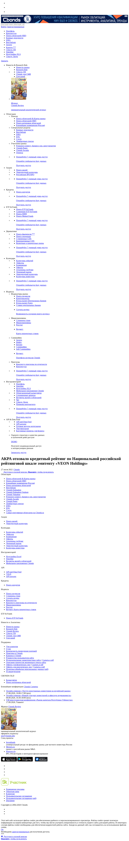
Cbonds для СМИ (23, 74)
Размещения (21, 265)
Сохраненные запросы (26, 395)
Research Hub (21, 70)
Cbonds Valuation (13, 494)
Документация (22, 428)
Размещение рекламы (15, 789)
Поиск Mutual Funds (24, 216)
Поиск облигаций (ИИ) (16, 36)
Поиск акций (21, 170)
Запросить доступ (18, 452)
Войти (4, 27)
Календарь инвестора (25, 276)
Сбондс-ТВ (11, 50)
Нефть (19, 342)
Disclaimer (10, 801)
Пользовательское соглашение (19, 796)
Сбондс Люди (12, 56)
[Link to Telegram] (7, 766)
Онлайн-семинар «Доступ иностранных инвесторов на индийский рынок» (38, 691)
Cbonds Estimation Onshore (17, 492)
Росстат (19, 325)
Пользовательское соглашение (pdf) (21, 798)
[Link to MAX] (7, 775)
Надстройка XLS (13, 54)
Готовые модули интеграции (28, 426)
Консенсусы (11, 33)
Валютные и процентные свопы (30, 243)
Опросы (19, 153)
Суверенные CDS (23, 239)
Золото (9, 45)
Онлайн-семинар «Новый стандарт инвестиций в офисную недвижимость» (38, 695)
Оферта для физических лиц (18, 665)
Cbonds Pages (21, 148)
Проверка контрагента (25, 404)
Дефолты (20, 263)
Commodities (21, 347)
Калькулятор (11, 680)
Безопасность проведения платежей (21, 651)
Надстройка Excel (13, 556)
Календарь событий (24, 261)
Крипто (11, 47)
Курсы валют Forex (24, 303)
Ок (2, 829)
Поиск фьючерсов (25, 234)
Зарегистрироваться (15, 27)
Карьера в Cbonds (13, 656)
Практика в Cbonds (14, 653)
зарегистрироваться (20, 832)
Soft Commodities (23, 349)
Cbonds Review (12, 631)
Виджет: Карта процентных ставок (21, 609)
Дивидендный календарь (27, 172)
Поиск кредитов (23, 192)
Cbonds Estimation (13, 490)
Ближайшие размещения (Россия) (30, 125)
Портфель (10, 31)
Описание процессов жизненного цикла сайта (26, 662)
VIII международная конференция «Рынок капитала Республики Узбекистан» (39, 700)
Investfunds (10, 742)
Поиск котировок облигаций (28, 123)
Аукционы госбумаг (25, 270)
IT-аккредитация (13, 671)
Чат (17, 400)
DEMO (14, 442)
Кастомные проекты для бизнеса (30, 431)
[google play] (25, 761)
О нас (8, 649)
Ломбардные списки (25, 141)
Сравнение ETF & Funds (26, 212)
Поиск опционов (23, 236)
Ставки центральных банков (28, 305)
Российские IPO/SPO (25, 174)
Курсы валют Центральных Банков (31, 301)
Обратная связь (12, 791)
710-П (8, 574)
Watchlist (9, 52)
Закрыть (4, 61)
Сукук (19, 139)
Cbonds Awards (22, 150)
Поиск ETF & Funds (24, 209)
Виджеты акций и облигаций (28, 397)
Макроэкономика (23, 323)
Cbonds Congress (31, 687)
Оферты (19, 267)
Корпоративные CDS (25, 241)
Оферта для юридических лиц (19, 667)
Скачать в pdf (48, 660)
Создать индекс (12, 598)
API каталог (21, 424)
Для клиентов (12, 646)
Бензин (19, 345)
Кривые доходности (14, 38)
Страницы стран (23, 320)
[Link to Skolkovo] (14, 785)
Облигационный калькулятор (29, 393)
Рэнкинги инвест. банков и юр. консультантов (36, 146)
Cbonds (16, 469)
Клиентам (10, 794)
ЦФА (8, 40)
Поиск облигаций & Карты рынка (30, 118)
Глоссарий (20, 76)
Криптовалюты (22, 298)
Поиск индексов (23, 296)
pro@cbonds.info (8, 736)
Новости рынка (22, 67)
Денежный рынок (23, 272)
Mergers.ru (10, 747)
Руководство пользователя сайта (20, 658)
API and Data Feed (23, 422)
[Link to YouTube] (7, 769)
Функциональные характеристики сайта (23, 660)
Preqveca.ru (10, 751)
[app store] (9, 761)
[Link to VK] (7, 772)
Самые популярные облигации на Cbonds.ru (25, 513)
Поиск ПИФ (21, 214)
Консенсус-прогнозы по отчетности (31, 364)
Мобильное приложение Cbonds (30, 391)
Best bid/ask (11, 42)
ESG (18, 137)
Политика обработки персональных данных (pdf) (27, 669)
